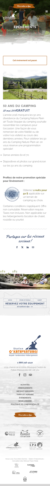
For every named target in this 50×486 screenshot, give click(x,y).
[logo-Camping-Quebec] (33, 472)
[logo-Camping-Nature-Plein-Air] (14, 443)
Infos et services (25, 391)
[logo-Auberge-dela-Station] (25, 431)
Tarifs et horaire (25, 394)
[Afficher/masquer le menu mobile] (47, 11)
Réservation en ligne (25, 415)
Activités (25, 385)
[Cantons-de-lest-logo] (31, 465)
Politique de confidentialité (25, 404)
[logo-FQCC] (16, 464)
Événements (25, 398)
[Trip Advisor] (30, 374)
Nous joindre (25, 401)
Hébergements (25, 388)
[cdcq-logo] (16, 471)
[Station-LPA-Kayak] (36, 443)
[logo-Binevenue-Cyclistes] (25, 477)
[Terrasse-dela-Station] (40, 431)
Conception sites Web (19, 461)
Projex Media (33, 461)
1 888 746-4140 (25, 362)
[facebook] (19, 374)
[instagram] (24, 374)
